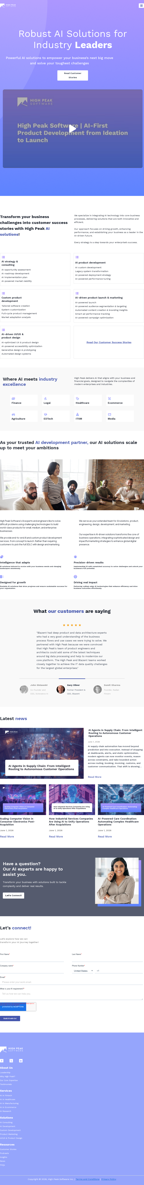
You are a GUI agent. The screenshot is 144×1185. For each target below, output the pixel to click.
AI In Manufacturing (9, 1103)
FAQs (2, 1165)
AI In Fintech (6, 1095)
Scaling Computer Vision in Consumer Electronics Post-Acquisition (17, 821)
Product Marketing (8, 1134)
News (2, 1161)
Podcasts (4, 1153)
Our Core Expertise (9, 1080)
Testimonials (6, 1084)
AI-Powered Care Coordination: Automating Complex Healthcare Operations (118, 821)
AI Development (7, 1126)
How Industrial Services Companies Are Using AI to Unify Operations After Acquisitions (71, 821)
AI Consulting (6, 1122)
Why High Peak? (7, 1076)
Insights (3, 1157)
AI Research (5, 1111)
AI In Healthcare (7, 1099)
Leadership (5, 1072)
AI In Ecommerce (8, 1107)
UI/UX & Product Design (11, 1138)
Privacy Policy (108, 1179)
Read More (94, 777)
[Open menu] (141, 5)
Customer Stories (8, 1149)
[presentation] (42, 753)
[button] (73, 129)
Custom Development (10, 1130)
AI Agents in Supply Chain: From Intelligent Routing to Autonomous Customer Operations (115, 733)
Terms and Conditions (87, 1179)
